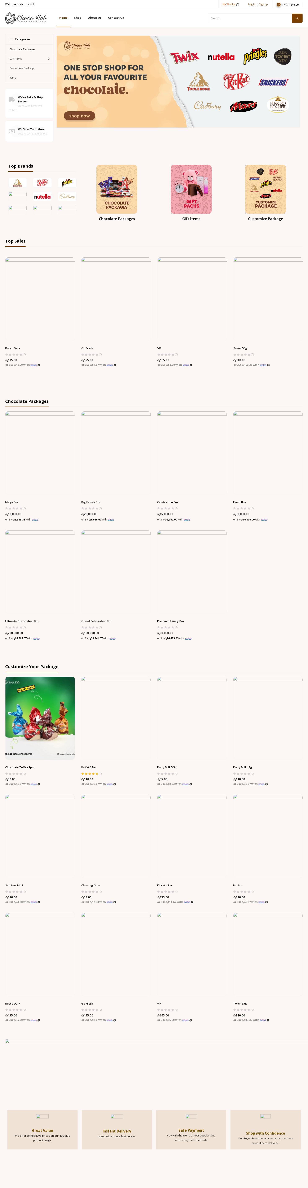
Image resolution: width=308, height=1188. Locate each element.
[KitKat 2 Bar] (116, 718)
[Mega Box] (40, 453)
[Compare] (48, 330)
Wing (13, 77)
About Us (94, 17)
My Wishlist (231, 4)
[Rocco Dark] (40, 954)
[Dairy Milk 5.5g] (192, 718)
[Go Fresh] (116, 954)
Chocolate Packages (22, 49)
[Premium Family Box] (192, 571)
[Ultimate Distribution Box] (40, 571)
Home (63, 17)
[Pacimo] (268, 836)
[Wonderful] (40, 299)
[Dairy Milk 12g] (268, 718)
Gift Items (16, 59)
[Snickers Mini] (40, 836)
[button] (288, 4)
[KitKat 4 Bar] (192, 836)
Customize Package (22, 68)
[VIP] (192, 954)
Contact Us (116, 17)
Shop (78, 17)
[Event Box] (268, 453)
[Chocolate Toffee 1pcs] (40, 718)
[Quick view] (40, 330)
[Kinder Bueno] (192, 299)
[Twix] (116, 299)
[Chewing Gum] (116, 836)
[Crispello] (268, 299)
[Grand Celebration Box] (116, 571)
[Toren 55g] (268, 954)
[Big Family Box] (116, 453)
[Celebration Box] (192, 453)
